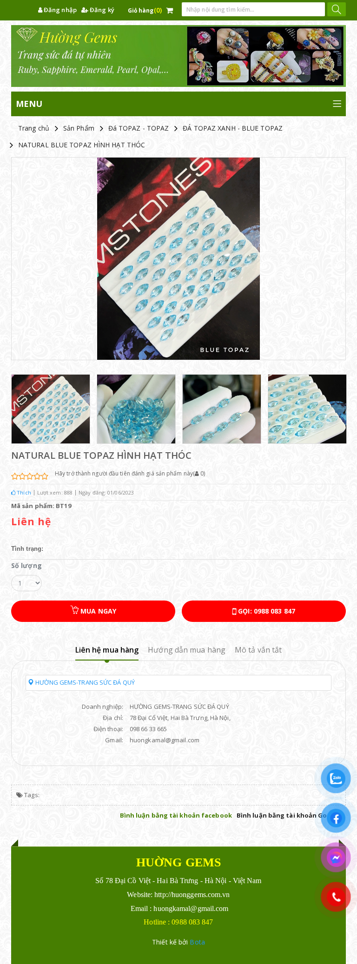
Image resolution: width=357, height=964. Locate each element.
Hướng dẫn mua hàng (186, 650)
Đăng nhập (59, 10)
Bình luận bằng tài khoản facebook (176, 815)
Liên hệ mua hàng (107, 650)
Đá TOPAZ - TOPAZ (138, 128)
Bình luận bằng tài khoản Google (289, 815)
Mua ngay (97, 611)
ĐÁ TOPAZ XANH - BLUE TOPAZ (233, 128)
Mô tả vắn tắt (258, 650)
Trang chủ (33, 128)
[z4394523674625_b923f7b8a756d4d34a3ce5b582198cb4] (221, 409)
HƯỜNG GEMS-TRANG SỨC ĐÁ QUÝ (84, 682)
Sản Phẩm (78, 128)
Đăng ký (101, 10)
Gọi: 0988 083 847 (265, 611)
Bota (197, 942)
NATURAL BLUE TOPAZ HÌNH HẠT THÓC (81, 144)
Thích (23, 492)
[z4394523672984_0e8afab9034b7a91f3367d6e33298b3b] (136, 409)
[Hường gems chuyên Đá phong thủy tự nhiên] (178, 56)
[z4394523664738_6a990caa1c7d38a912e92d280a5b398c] (50, 409)
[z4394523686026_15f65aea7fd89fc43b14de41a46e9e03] (307, 409)
